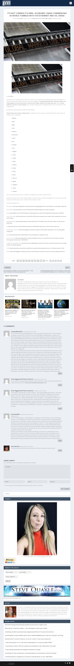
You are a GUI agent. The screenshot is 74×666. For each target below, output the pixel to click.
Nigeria (14, 181)
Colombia (14, 144)
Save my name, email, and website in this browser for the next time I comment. (24, 485)
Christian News (34, 18)
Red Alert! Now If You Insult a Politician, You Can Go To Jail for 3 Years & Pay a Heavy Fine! (28, 639)
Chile (13, 141)
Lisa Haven (20, 18)
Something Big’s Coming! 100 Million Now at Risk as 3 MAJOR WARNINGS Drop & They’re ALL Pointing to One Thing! (34, 635)
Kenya (14, 174)
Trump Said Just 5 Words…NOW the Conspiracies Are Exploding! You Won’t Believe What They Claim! (30, 646)
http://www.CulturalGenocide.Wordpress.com (36, 382)
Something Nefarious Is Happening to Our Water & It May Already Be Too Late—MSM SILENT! (29, 656)
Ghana (14, 171)
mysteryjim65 (15, 414)
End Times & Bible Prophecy (45, 18)
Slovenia (14, 164)
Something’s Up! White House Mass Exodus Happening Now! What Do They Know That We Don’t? (29, 632)
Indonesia (14, 131)
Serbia (14, 161)
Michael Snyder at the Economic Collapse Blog (17, 113)
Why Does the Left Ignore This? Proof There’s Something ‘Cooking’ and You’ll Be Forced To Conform (28, 313)
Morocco (15, 178)
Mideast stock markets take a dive (48, 103)
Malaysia (14, 118)
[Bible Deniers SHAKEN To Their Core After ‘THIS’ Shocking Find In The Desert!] (12, 304)
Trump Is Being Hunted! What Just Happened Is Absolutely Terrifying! (22, 649)
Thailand (15, 191)
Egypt (13, 125)
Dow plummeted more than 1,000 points (49, 101)
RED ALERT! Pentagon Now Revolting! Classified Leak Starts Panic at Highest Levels (26, 624)
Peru (14, 148)
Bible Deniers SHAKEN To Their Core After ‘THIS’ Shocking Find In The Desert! (11, 312)
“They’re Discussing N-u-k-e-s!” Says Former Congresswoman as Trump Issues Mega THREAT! (28, 642)
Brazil (13, 121)
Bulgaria (14, 151)
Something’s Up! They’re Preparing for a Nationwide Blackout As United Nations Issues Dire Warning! (31, 653)
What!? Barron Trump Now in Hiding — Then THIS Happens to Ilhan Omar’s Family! (26, 628)
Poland (14, 158)
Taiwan (14, 188)
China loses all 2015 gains (33, 103)
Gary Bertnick (15, 446)
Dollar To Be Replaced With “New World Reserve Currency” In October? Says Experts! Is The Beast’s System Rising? (61, 313)
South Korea (15, 134)
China (13, 128)
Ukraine (14, 168)
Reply (60, 373)
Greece (14, 154)
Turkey (13, 138)
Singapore (15, 184)
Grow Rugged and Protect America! (22, 379)
